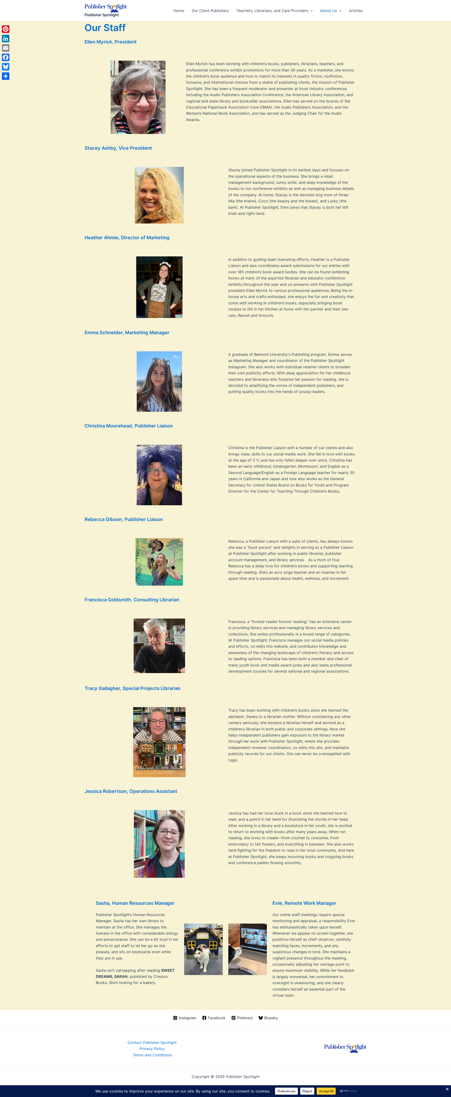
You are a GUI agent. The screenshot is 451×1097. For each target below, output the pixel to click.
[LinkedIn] (5, 38)
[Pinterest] (5, 29)
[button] (310, 10)
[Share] (5, 76)
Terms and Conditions (152, 1055)
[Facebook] (5, 57)
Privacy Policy (152, 1048)
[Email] (5, 48)
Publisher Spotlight (102, 14)
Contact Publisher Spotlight (152, 1042)
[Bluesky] (5, 66)
